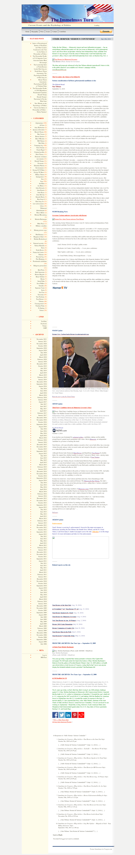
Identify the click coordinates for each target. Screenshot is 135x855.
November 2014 (42, 474)
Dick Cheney (40, 154)
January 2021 (42, 341)
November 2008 (42, 635)
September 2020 (42, 348)
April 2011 (43, 570)
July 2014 (44, 483)
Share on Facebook (55, 715)
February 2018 (42, 397)
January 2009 (42, 630)
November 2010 (42, 581)
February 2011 (42, 574)
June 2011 (43, 565)
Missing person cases (40, 230)
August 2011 (43, 561)
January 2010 (42, 604)
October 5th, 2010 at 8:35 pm (67, 741)
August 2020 (43, 350)
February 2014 (42, 494)
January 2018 (42, 400)
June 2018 (43, 391)
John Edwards (40, 188)
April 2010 (43, 597)
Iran (42, 179)
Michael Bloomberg (41, 215)
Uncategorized (39, 304)
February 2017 (42, 413)
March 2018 (43, 395)
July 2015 (44, 456)
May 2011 (43, 568)
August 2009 (43, 615)
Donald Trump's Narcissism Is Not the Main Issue (40, 99)
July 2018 (44, 388)
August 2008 (43, 642)
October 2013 (42, 503)
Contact (54, 31)
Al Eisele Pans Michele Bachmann (63, 647)
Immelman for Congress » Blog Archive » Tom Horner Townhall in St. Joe (80, 786)
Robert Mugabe (39, 274)
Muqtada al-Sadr (38, 237)
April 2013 (43, 516)
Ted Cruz (41, 292)
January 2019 (42, 379)
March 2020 (43, 357)
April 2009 (43, 624)
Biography (35, 31)
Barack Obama (39, 132)
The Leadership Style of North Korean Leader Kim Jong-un (40, 67)
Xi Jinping (41, 308)
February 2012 (42, 548)
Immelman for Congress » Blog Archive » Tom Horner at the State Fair (79, 739)
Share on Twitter (62, 715)
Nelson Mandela (39, 246)
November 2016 (42, 420)
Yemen (41, 310)
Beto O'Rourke (39, 139)
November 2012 (42, 527)
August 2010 (43, 588)
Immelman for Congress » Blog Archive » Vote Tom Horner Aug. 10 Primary (81, 777)
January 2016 (42, 442)
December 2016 (42, 418)
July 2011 (44, 563)
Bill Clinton (40, 141)
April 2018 (43, 393)
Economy (41, 163)
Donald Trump (39, 161)
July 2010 (44, 590)
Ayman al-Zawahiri (38, 130)
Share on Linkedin (68, 715)
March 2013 (43, 518)
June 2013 (43, 512)
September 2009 (42, 613)
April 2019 (43, 373)
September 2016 (42, 424)
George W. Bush (39, 172)
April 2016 (43, 435)
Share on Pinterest (75, 715)
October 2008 (42, 637)
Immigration (40, 177)
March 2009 (43, 626)
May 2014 (43, 487)
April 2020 (43, 355)
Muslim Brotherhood (40, 239)
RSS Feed (44, 657)
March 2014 (43, 491)
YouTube (44, 321)
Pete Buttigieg (40, 259)
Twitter (44, 326)
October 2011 (42, 556)
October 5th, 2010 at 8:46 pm (67, 769)
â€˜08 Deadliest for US (59, 678)
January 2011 (42, 577)
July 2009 (44, 617)
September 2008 (42, 639)
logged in (64, 839)
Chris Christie (40, 148)
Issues (48, 31)
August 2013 (43, 507)
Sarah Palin (41, 281)
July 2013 (44, 509)
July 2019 (44, 368)
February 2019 (42, 377)
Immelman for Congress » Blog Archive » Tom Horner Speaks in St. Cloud (80, 758)
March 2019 (43, 375)
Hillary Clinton (39, 174)
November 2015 (42, 447)
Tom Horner (40, 299)
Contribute (62, 31)
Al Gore (42, 125)
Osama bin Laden (38, 252)
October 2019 (42, 366)
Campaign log (38, 145)
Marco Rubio (40, 213)
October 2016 (42, 422)
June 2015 (43, 458)
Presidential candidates (40, 261)
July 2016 (44, 429)
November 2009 (42, 608)
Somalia (41, 286)
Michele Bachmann (41, 219)
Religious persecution (40, 266)
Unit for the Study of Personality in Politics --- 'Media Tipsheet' (40, 110)
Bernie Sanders (39, 136)
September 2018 (42, 384)
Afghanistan (39, 123)
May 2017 (43, 409)
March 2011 (43, 572)
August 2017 (43, 402)
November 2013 (42, 500)
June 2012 (43, 539)
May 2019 (43, 370)
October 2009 (42, 610)
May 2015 (43, 460)
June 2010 (43, 592)
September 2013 (42, 505)
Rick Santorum (39, 272)
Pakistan (41, 254)
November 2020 (42, 344)
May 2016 (43, 433)
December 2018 (42, 382)
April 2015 (43, 462)
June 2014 (43, 485)
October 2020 (42, 346)
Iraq (41, 181)
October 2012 (42, 530)
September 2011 (42, 559)
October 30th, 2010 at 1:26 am (67, 807)
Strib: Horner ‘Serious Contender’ (74, 38)
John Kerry (41, 192)
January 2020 (42, 362)
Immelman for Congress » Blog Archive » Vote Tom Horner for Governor (80, 805)
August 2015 (43, 453)
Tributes (41, 301)
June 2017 (43, 406)
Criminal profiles (39, 152)
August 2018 (43, 386)
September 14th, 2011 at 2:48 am (68, 828)
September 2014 (42, 478)
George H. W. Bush (38, 170)
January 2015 (42, 469)
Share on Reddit (81, 715)
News (42, 248)
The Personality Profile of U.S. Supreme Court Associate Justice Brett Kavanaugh (40, 59)
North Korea (40, 250)
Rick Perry (41, 270)
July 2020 (44, 353)
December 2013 (42, 498)
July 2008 (44, 644)
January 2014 (42, 496)
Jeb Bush (41, 183)
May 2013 (43, 514)
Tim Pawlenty (40, 297)
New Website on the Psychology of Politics (40, 104)
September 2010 (42, 586)
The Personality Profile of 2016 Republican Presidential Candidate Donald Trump (40, 91)
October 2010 (42, 583)
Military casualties (41, 226)
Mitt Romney (40, 234)
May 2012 (43, 541)
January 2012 (42, 550)
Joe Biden (41, 186)
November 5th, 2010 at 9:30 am (68, 816)
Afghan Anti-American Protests (61, 722)
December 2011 (42, 552)
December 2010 (42, 579)
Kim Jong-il (40, 199)
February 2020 (42, 359)
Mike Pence (40, 223)
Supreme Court (39, 288)
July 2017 (44, 404)
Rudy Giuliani (40, 277)
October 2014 (42, 476)
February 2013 (42, 521)
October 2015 (42, 449)
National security (38, 243)
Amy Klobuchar (39, 127)
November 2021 (42, 339)
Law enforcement (38, 204)
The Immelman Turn (72, 19)
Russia (42, 279)
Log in (45, 655)
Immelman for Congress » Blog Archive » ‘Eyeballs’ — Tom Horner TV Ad (80, 749)
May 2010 (43, 595)
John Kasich (40, 190)
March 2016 (43, 438)
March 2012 (43, 545)
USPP (45, 328)
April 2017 (43, 411)
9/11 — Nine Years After (61, 720)
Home (27, 31)
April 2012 (43, 543)
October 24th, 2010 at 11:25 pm (68, 797)
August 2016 (43, 427)
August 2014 (43, 480)
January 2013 (42, 523)
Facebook (44, 324)
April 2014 (43, 489)
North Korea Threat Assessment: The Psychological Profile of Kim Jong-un (40, 74)
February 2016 (42, 440)
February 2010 (42, 601)
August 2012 (43, 534)
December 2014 (42, 471)
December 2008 (42, 633)
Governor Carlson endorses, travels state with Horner (69, 215)
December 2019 (42, 364)
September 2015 (42, 451)
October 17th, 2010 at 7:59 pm (67, 788)
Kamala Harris (40, 197)
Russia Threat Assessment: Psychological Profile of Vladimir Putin (40, 83)
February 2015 (42, 467)
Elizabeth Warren (39, 165)
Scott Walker (40, 283)
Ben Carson (40, 134)
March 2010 (43, 599)
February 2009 (42, 628)
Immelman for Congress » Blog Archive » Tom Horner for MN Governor (80, 767)
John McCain (40, 195)
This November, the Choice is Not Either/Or (66, 77)
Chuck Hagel (40, 150)
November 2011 (42, 554)
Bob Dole (41, 143)
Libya (42, 206)
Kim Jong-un (40, 201)
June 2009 (43, 619)
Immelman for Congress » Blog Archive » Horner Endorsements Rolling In (80, 795)
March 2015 (43, 465)
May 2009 (43, 621)
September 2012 (42, 532)
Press (42, 31)
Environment (40, 168)
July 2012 (44, 536)
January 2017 (42, 415)
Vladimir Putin (39, 306)
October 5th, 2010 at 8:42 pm (67, 760)
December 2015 (42, 444)
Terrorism (41, 295)
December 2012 (42, 525)
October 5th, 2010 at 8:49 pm (67, 779)
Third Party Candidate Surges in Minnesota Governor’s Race (71, 408)
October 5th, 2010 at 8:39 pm (67, 751)
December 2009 (42, 606)
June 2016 (43, 431)
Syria (42, 290)
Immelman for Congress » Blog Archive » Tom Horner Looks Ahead (78, 814)
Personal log (40, 257)
